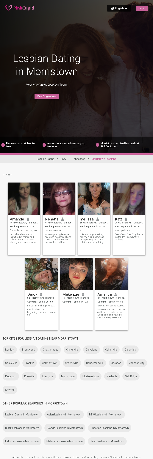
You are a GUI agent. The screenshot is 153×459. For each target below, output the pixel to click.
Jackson (116, 363)
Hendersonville (95, 363)
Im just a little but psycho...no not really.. (41, 305)
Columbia (130, 349)
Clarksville (72, 349)
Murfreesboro (90, 376)
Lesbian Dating (45, 158)
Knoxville (29, 376)
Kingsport (10, 376)
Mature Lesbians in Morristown (64, 441)
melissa (87, 219)
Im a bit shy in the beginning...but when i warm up (41, 312)
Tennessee (78, 158)
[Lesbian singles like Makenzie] (76, 274)
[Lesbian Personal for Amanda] (24, 199)
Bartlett (9, 349)
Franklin (29, 363)
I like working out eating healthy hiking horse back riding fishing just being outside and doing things (92, 238)
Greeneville (71, 363)
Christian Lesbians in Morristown (110, 427)
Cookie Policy (133, 457)
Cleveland (91, 349)
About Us (17, 457)
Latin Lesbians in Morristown (22, 441)
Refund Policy (90, 457)
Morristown (68, 376)
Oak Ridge (131, 376)
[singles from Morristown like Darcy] (41, 274)
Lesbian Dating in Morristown (22, 414)
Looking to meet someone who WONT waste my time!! (111, 305)
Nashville (112, 376)
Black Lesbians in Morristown (22, 427)
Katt (118, 219)
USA (63, 158)
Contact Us (32, 457)
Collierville (111, 349)
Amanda (17, 219)
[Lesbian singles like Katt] (129, 199)
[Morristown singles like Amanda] (111, 274)
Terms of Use (71, 457)
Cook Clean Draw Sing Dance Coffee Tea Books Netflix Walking (129, 237)
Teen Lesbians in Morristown (107, 441)
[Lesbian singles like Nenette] (59, 199)
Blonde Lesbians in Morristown (65, 427)
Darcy (32, 294)
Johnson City (136, 363)
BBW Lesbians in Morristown (105, 414)
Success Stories (51, 457)
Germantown (49, 363)
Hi (81, 230)
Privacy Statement (111, 457)
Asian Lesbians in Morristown (64, 414)
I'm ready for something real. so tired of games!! (24, 230)
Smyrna (10, 389)
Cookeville (11, 363)
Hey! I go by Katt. (123, 230)
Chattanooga (50, 349)
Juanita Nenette (53, 230)
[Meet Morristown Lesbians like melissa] (94, 199)
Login (142, 8)
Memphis (47, 376)
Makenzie (70, 294)
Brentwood (28, 349)
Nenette (52, 219)
